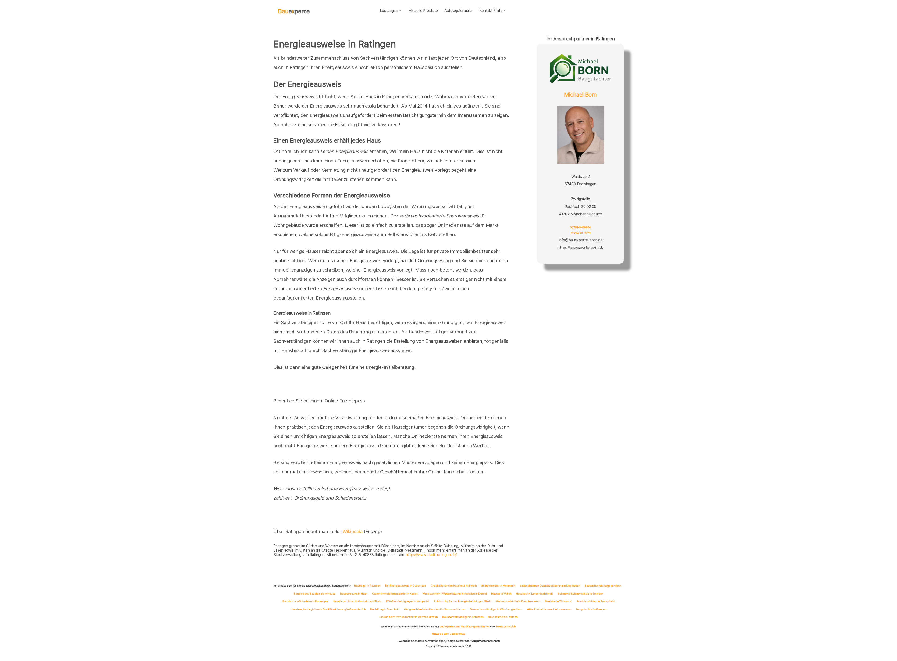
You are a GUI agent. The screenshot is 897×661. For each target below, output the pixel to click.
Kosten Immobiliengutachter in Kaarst (395, 593)
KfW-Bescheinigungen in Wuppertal (407, 601)
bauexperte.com (449, 626)
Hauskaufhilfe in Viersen (502, 617)
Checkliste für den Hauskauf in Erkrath (454, 585)
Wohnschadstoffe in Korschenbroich (518, 601)
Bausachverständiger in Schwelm (462, 617)
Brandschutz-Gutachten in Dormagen (305, 601)
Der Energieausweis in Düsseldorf (405, 585)
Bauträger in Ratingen (367, 585)
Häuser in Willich (501, 593)
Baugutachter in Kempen (591, 609)
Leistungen (389, 10)
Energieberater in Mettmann (498, 585)
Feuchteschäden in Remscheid (596, 601)
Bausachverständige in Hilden (603, 585)
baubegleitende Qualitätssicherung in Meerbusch (550, 585)
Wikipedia (353, 531)
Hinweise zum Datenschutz (448, 633)
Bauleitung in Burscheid (384, 609)
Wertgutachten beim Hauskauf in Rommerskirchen (434, 609)
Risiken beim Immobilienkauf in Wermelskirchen (408, 617)
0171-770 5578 (581, 233)
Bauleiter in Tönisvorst (558, 601)
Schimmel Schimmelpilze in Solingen (580, 593)
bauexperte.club (506, 626)
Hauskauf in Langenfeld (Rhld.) (534, 593)
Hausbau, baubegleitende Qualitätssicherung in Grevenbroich (328, 609)
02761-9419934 (580, 227)
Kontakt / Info (490, 10)
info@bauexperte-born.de (580, 240)
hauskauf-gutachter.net (475, 626)
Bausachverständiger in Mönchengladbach (496, 609)
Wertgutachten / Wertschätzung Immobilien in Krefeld (454, 593)
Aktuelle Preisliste (423, 10)
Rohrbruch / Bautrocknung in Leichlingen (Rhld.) (462, 601)
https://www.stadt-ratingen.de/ (431, 555)
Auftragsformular (458, 10)
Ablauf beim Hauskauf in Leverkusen (549, 609)
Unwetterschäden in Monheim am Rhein (357, 601)
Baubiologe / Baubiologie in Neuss (314, 593)
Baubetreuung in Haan (353, 593)
